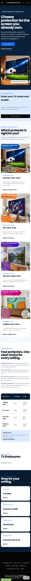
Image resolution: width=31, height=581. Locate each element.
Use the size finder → (9, 439)
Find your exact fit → (7, 48)
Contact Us (6, 579)
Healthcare (22, 566)
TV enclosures (25, 563)
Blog (18, 568)
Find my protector (16, 116)
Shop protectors (8, 44)
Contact (22, 568)
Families (8, 566)
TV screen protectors (7, 563)
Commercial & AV (11, 568)
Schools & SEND (15, 566)
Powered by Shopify (15, 578)
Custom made (17, 563)
